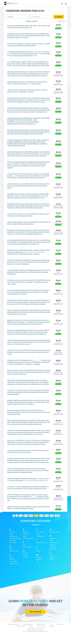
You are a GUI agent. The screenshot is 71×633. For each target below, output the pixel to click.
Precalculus (52, 544)
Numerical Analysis (54, 532)
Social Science (53, 557)
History (38, 534)
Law (37, 549)
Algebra (11, 534)
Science (52, 555)
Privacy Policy (21, 626)
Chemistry (11, 559)
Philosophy (52, 538)
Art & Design (12, 540)
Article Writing (12, 542)
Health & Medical (40, 532)
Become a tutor (41, 624)
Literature (38, 551)
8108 (52, 516)
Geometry (25, 557)
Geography (25, 553)
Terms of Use (41, 626)
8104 (31, 516)
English (24, 536)
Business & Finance (14, 551)
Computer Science (13, 563)
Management (39, 557)
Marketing (38, 559)
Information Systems (41, 542)
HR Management (40, 536)
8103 (26, 516)
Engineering (25, 534)
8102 (21, 516)
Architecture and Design (15, 538)
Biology (11, 548)
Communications (13, 561)
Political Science (54, 542)
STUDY (13, 3)
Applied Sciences (13, 536)
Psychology (52, 548)
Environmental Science (28, 538)
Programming (53, 546)
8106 (41, 516)
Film (24, 544)
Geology (25, 555)
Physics (52, 540)
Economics (25, 532)
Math (37, 561)
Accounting (12, 532)
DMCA (31, 626)
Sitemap (51, 626)
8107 (47, 516)
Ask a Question (35, 612)
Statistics (52, 559)
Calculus (11, 557)
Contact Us (59, 624)
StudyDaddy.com (40, 628)
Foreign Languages (27, 546)
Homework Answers (13, 624)
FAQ (51, 624)
